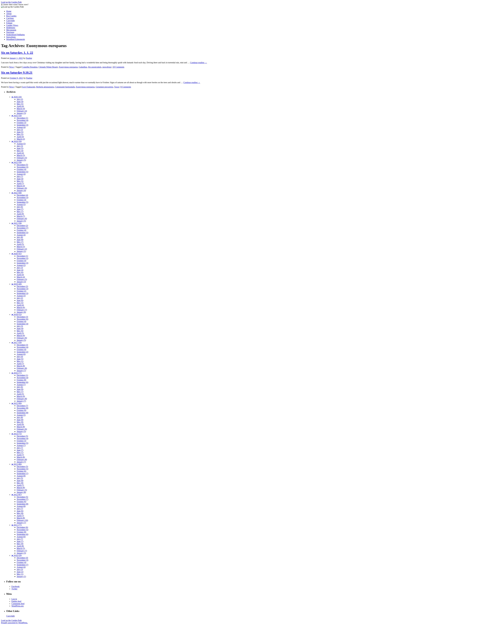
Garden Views (12, 25)
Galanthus (83, 67)
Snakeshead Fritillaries (15, 35)
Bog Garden (11, 16)
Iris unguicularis (94, 67)
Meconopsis (11, 30)
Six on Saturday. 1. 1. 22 (17, 52)
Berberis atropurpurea (45, 87)
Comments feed (17, 604)
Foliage (9, 23)
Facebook (15, 586)
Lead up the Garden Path (11, 2)
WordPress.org (17, 606)
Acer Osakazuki (28, 87)
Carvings (10, 18)
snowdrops (106, 67)
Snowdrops (11, 37)
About (8, 13)
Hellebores (10, 28)
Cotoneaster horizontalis (65, 87)
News (11, 67)
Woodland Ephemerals (15, 39)
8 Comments (126, 87)
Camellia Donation (30, 67)
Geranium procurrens (104, 87)
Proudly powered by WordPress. (14, 623)
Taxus (116, 87)
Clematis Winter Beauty (48, 67)
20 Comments (118, 67)
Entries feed (16, 601)
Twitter (14, 589)
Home (8, 11)
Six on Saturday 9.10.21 (16, 72)
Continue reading (198, 62)
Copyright (10, 20)
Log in (14, 599)
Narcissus (10, 32)
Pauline (29, 58)
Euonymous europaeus (68, 67)
